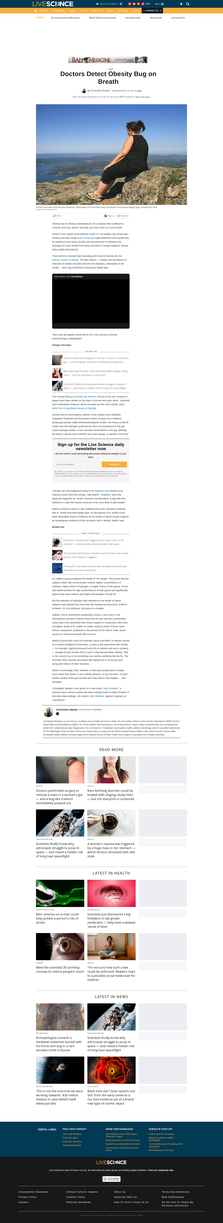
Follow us (110, 216)
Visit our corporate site (160, 1170)
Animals (45, 10)
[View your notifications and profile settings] (181, 3)
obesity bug (65, 656)
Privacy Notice (60, 474)
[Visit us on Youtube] (134, 3)
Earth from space (70, 1138)
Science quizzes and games (161, 1134)
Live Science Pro (178, 18)
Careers (24, 1202)
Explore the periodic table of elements (123, 1144)
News (139, 90)
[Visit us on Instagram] (129, 3)
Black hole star (156, 18)
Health (72, 10)
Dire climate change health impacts (65, 18)
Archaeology (59, 10)
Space (110, 10)
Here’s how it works (142, 97)
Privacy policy (28, 1197)
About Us (120, 1192)
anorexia (91, 634)
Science (83, 10)
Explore (136, 10)
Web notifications (173, 1197)
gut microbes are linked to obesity (87, 396)
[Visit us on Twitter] (125, 3)
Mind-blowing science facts (161, 1150)
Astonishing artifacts (72, 1145)
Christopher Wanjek (100, 90)
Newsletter (124, 216)
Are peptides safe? (133, 18)
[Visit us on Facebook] (120, 3)
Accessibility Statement (33, 1192)
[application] (91, 301)
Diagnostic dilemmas (72, 1141)
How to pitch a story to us (131, 1202)
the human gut (86, 238)
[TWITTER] (58, 713)
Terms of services (86, 472)
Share (58, 216)
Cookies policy (75, 1197)
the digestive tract (100, 491)
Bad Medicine (97, 696)
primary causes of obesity (65, 260)
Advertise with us (125, 1197)
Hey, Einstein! (111, 688)
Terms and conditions (176, 1192)
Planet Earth (97, 10)
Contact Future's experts (82, 1192)
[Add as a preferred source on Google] (111, 1179)
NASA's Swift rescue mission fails (102, 18)
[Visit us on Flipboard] (138, 3)
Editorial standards (78, 1202)
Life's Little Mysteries (72, 1134)
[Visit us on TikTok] (142, 3)
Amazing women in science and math (123, 1140)
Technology (122, 10)
